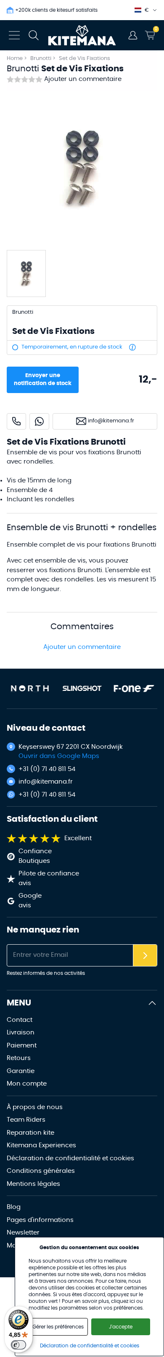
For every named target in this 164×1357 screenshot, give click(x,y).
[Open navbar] (14, 35)
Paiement (22, 1045)
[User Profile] (132, 35)
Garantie (20, 1071)
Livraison (20, 1032)
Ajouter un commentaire (83, 79)
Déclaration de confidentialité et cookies (70, 1158)
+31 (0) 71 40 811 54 (47, 769)
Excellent (78, 838)
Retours (19, 1058)
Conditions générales (41, 1171)
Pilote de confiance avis (49, 878)
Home (15, 58)
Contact (19, 1020)
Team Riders (26, 1120)
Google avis (30, 901)
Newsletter (23, 1232)
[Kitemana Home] (82, 35)
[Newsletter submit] (145, 955)
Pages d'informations (40, 1220)
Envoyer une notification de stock (42, 380)
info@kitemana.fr (46, 782)
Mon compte (27, 1084)
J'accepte (120, 1326)
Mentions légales (33, 1184)
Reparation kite (30, 1133)
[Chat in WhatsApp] (39, 421)
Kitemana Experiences (41, 1145)
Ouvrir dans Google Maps (59, 756)
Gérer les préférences (58, 1326)
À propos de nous (35, 1107)
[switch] (18, 1344)
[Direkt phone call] (16, 421)
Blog (14, 1207)
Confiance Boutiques (35, 856)
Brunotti (41, 58)
